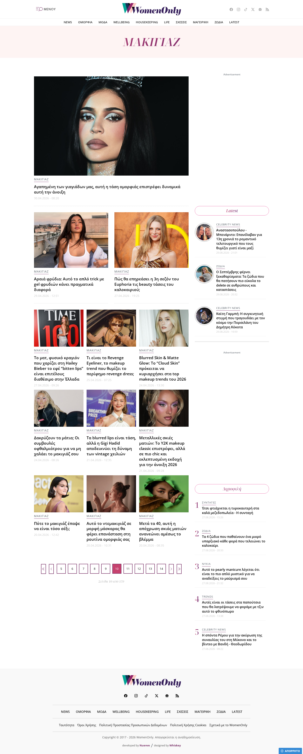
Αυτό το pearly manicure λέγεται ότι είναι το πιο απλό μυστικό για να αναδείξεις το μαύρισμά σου (231, 574)
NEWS (68, 22)
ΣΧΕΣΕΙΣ (181, 22)
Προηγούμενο (51, 569)
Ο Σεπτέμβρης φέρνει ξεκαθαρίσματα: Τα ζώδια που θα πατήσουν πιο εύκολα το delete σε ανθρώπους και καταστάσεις (240, 281)
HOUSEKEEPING (147, 22)
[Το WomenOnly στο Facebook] (230, 10)
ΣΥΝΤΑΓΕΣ (209, 502)
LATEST (234, 22)
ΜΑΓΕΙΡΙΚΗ (200, 22)
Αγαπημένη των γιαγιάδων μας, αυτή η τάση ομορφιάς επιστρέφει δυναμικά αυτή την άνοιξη (107, 189)
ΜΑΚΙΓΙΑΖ (41, 179)
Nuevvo (145, 745)
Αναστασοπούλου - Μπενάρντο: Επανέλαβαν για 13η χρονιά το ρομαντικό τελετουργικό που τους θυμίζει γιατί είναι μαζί (239, 239)
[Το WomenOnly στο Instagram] (237, 10)
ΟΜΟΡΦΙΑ (85, 22)
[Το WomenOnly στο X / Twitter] (251, 10)
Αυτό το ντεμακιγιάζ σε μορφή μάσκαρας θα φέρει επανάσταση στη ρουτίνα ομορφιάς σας (109, 531)
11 (128, 569)
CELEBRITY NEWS (228, 224)
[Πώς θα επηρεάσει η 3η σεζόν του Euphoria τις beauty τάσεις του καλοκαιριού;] (151, 240)
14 (161, 569)
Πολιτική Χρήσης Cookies (188, 725)
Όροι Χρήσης (86, 725)
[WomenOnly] (151, 9)
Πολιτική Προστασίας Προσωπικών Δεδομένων (133, 725)
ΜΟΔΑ (103, 22)
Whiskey (175, 745)
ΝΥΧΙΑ (206, 564)
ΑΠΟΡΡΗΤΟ (292, 751)
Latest (232, 210)
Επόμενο (171, 569)
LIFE (167, 22)
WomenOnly (151, 681)
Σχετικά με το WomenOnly (228, 725)
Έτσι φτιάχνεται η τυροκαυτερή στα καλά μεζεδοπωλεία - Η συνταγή (230, 510)
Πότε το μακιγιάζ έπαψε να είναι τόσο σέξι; (57, 526)
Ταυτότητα (66, 725)
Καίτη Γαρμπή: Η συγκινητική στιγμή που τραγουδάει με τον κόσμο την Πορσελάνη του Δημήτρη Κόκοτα (240, 320)
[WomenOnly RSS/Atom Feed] (266, 10)
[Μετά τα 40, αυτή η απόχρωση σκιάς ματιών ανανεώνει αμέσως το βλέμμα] (164, 493)
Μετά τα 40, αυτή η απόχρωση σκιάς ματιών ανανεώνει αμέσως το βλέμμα (162, 531)
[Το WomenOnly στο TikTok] (244, 10)
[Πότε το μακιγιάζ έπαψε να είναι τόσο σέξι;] (58, 493)
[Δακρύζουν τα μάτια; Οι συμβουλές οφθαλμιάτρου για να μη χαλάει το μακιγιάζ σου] (58, 408)
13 (150, 569)
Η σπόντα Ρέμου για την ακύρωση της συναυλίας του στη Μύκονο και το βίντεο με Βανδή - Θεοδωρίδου (232, 639)
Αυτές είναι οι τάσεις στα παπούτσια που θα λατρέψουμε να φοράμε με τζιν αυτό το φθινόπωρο (233, 606)
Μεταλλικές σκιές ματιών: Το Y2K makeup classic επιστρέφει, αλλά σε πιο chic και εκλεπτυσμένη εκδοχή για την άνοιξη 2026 (162, 451)
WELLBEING (121, 22)
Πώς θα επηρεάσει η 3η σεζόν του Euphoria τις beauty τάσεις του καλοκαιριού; (146, 284)
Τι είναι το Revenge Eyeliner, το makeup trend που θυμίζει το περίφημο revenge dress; (110, 365)
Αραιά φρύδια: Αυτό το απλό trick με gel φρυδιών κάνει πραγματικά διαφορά (69, 284)
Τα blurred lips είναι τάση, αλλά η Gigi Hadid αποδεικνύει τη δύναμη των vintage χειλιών (111, 446)
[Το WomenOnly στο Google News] (258, 10)
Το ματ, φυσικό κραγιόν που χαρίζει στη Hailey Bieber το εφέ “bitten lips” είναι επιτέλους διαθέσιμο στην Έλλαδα (58, 368)
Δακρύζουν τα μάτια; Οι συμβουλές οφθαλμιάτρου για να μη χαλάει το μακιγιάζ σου (57, 446)
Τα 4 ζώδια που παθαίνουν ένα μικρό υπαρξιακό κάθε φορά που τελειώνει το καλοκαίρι (233, 541)
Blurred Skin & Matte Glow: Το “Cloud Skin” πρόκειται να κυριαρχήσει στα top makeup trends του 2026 (162, 368)
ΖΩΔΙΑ (219, 22)
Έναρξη (43, 569)
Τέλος (179, 569)
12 (139, 569)
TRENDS (207, 596)
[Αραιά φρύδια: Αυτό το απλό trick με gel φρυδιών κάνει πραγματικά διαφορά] (71, 240)
